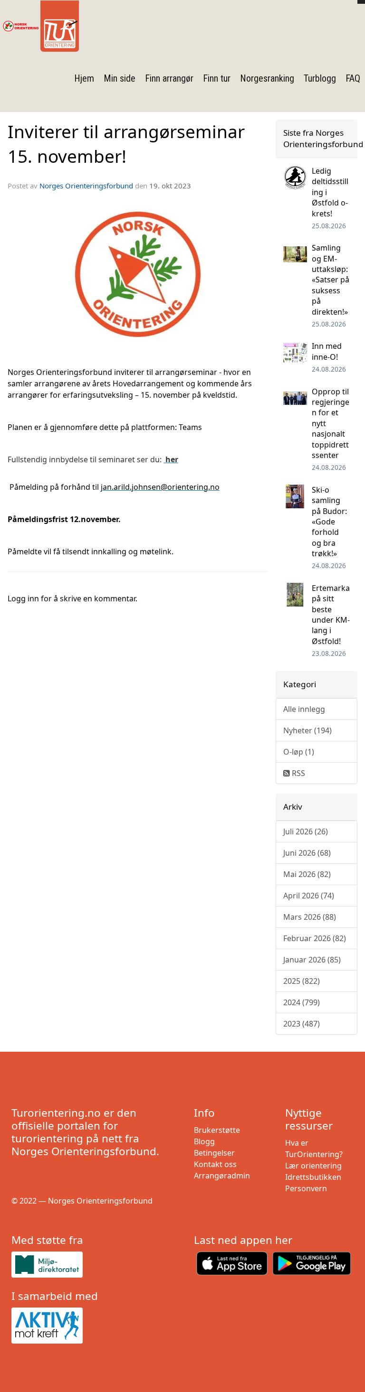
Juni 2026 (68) (307, 853)
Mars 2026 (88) (309, 917)
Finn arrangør (169, 78)
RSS (297, 773)
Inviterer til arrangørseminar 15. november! (126, 144)
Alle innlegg (304, 709)
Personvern (306, 1188)
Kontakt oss (215, 1164)
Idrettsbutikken (313, 1177)
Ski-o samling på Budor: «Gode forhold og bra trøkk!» (329, 522)
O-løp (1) (298, 752)
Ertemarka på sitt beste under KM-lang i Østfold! (331, 614)
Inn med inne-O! (327, 351)
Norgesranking (267, 78)
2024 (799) (301, 1002)
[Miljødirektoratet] (91, 1265)
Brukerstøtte (217, 1130)
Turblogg (320, 78)
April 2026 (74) (308, 895)
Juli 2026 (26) (305, 831)
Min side (119, 78)
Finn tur (217, 78)
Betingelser (214, 1153)
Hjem (84, 78)
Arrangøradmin (222, 1175)
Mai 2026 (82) (307, 874)
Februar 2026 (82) (314, 938)
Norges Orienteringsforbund (86, 185)
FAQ (353, 78)
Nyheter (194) (307, 730)
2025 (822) (301, 981)
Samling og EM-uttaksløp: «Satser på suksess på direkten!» (330, 280)
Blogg (204, 1141)
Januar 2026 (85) (312, 959)
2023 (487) (301, 1023)
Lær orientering (313, 1165)
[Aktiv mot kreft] (91, 1326)
